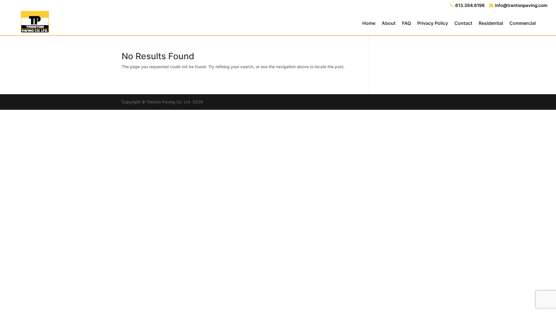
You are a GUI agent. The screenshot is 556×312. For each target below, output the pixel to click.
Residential (491, 23)
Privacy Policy (432, 23)
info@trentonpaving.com (521, 5)
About (389, 23)
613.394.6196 (470, 5)
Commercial (522, 23)
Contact (463, 23)
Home (368, 23)
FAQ (406, 23)
